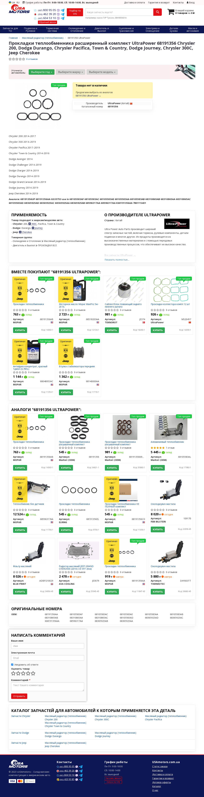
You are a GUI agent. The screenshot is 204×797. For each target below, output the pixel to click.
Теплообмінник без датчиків (28, 504)
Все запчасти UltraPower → (120, 255)
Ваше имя (17, 640)
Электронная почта (23, 652)
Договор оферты (161, 782)
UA (13, 2)
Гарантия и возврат (159, 2)
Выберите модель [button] (101, 72)
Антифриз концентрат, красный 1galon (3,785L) (30, 367)
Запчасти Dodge (20, 732)
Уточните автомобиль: (18, 71)
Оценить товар (20, 668)
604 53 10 (47, 18)
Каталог (156, 786)
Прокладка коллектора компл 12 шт (170, 304)
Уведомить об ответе (26, 664)
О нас (155, 790)
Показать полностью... (117, 259)
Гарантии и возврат (163, 778)
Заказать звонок (113, 778)
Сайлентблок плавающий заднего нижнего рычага (123, 305)
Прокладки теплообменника (28, 304)
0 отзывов (32, 59)
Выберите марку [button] (69, 72)
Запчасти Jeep (18, 742)
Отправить (19, 696)
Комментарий (20, 680)
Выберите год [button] (41, 72)
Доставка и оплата (134, 2)
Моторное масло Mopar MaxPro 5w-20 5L (78, 305)
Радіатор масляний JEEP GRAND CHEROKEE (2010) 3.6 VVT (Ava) (76, 567)
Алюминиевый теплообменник (167, 442)
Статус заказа (160, 766)
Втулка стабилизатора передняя (77, 366)
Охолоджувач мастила (163, 504)
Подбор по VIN (75, 12)
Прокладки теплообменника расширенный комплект (74, 443)
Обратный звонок (47, 22)
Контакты (178, 2)
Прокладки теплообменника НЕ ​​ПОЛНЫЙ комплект (122, 505)
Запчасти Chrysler (20, 716)
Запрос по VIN (113, 782)
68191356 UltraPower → (88, 95)
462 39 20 (47, 14)
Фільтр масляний (22, 566)
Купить (20, 330)
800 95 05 (47, 10)
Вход (191, 2)
